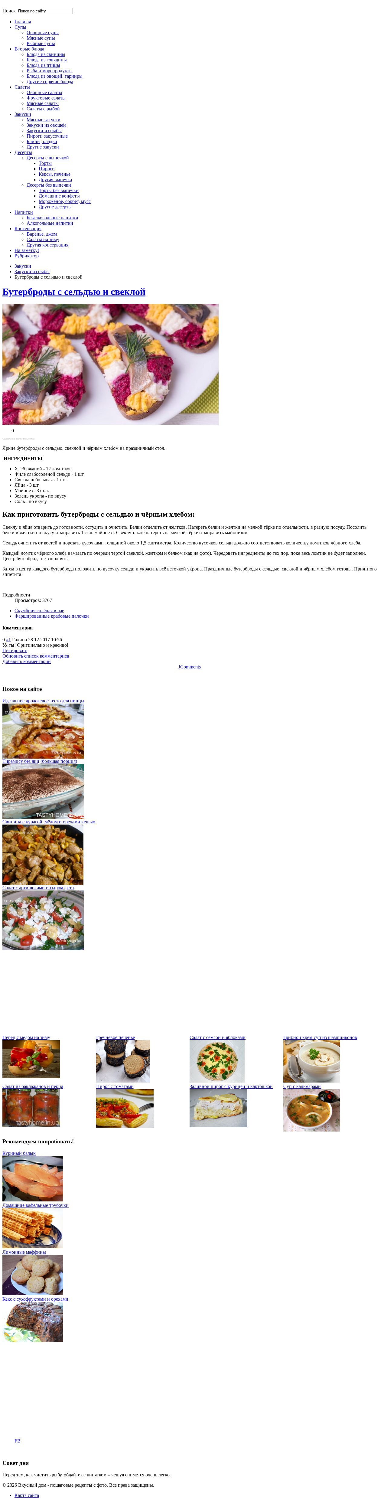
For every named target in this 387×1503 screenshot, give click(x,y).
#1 (8, 639)
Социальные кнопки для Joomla (18, 439)
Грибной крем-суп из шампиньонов (320, 1037)
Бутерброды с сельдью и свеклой (73, 291)
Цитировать (14, 650)
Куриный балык (19, 1153)
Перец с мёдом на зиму (26, 1037)
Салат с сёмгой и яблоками (218, 1037)
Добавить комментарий (26, 661)
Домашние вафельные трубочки (35, 1205)
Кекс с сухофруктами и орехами (35, 1299)
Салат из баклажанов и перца (32, 1086)
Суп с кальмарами (302, 1086)
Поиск (9, 10)
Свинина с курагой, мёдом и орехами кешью (48, 821)
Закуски (23, 266)
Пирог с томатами (115, 1086)
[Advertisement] (183, 992)
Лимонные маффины (24, 1252)
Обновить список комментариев (35, 655)
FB (18, 1440)
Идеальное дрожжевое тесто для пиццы (43, 700)
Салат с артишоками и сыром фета (38, 887)
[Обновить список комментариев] (34, 627)
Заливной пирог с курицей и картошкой (231, 1086)
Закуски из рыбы (32, 271)
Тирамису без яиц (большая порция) (39, 761)
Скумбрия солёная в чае (39, 610)
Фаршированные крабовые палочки (52, 616)
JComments (189, 666)
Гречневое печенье (115, 1037)
